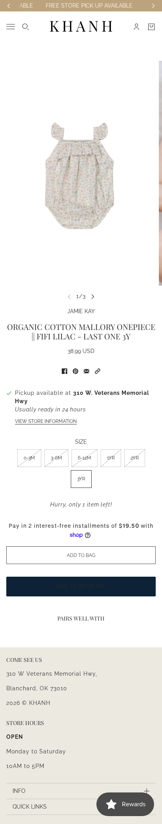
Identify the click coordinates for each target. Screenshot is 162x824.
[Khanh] (81, 27)
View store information (46, 421)
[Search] (25, 26)
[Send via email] (86, 371)
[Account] (136, 26)
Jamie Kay (81, 311)
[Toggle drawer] (10, 26)
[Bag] (151, 26)
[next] (93, 296)
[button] (97, 371)
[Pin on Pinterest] (75, 371)
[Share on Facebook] (64, 371)
